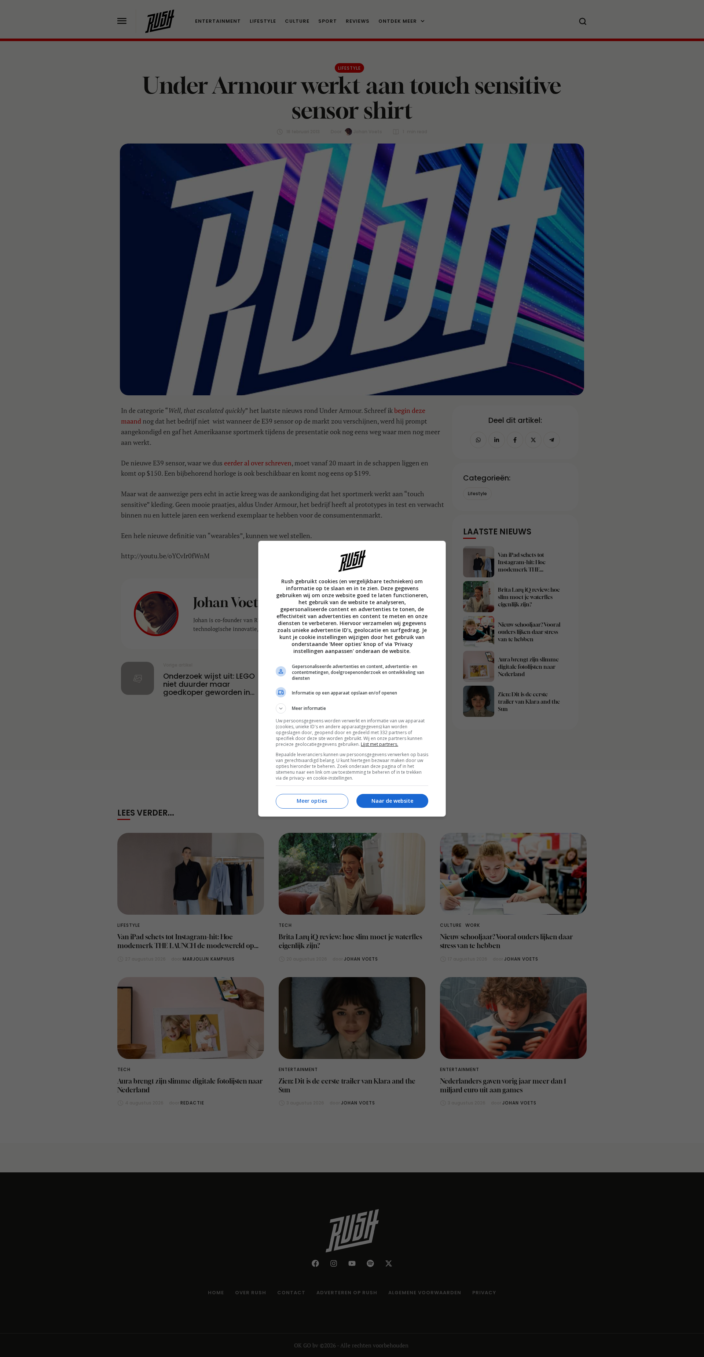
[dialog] (352, 679)
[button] (352, 708)
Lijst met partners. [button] (379, 744)
